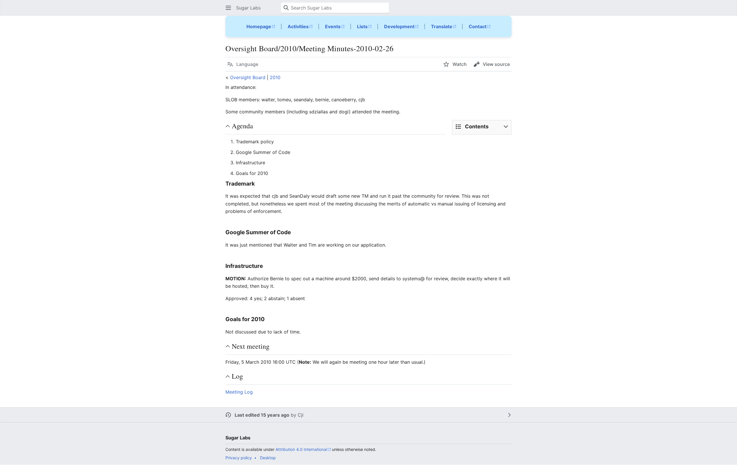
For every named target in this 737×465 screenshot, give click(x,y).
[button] (228, 7)
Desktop (268, 457)
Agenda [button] (242, 125)
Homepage (258, 26)
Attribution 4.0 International (301, 449)
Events (333, 26)
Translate (441, 26)
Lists (362, 26)
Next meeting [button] (250, 346)
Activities (298, 26)
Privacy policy (238, 457)
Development (399, 26)
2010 (275, 77)
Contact (478, 26)
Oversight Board (247, 77)
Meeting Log (239, 392)
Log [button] (237, 376)
